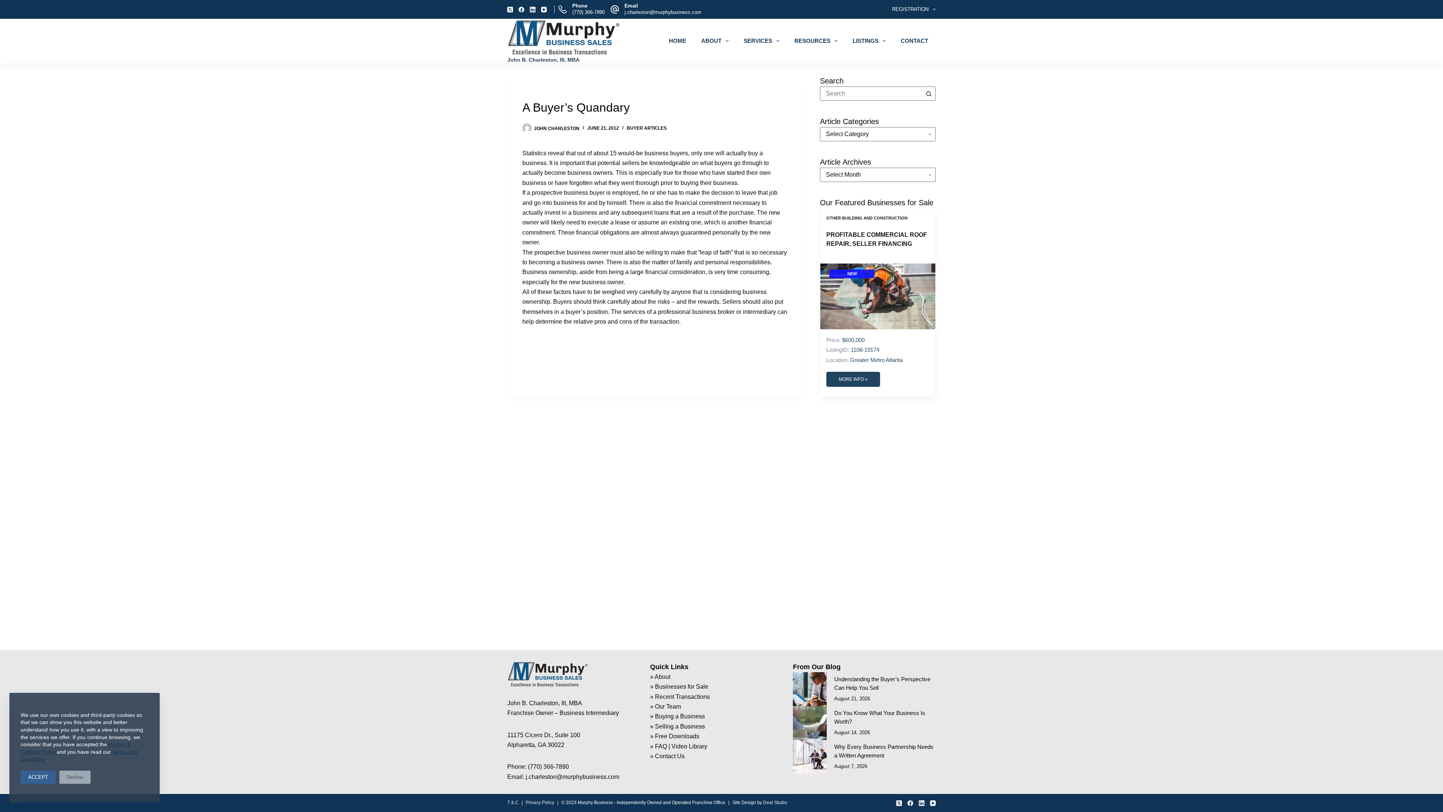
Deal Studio (775, 802)
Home (677, 41)
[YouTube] (544, 9)
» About (660, 677)
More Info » (853, 379)
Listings (866, 41)
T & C (513, 802)
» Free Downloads (674, 736)
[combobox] (871, 93)
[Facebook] (521, 9)
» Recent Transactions (680, 697)
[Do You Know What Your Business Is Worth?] (810, 723)
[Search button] (928, 93)
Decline (75, 777)
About (711, 41)
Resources (812, 41)
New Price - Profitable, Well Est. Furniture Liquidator (875, 239)
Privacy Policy (540, 802)
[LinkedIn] (532, 9)
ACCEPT (38, 777)
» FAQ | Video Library (678, 746)
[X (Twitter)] (510, 9)
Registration (910, 9)
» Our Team (665, 706)
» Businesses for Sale (679, 686)
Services (758, 41)
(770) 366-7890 (588, 12)
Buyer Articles (647, 128)
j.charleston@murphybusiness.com (663, 12)
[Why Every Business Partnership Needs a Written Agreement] (810, 757)
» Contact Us (667, 756)
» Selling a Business (677, 726)
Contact (914, 41)
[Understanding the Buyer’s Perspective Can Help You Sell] (810, 689)
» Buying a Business (677, 716)
